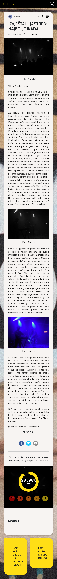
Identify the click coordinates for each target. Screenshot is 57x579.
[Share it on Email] (35, 445)
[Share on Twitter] (28, 445)
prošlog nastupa (36, 113)
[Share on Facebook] (21, 445)
